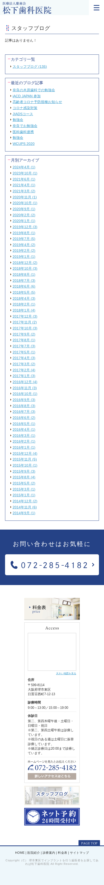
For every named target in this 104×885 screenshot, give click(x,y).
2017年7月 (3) (24, 346)
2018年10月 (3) (25, 268)
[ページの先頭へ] (89, 843)
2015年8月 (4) (24, 477)
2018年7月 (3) (24, 281)
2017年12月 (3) (25, 316)
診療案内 (49, 853)
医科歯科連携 (23, 132)
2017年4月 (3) (24, 358)
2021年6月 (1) (24, 179)
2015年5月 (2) (24, 483)
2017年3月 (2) (24, 364)
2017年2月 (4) (24, 370)
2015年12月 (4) (25, 453)
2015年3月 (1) (24, 489)
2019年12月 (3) (25, 227)
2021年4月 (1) (24, 185)
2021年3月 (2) (24, 191)
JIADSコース (23, 114)
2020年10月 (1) (25, 203)
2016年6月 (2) (24, 418)
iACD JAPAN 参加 (27, 96)
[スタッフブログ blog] (52, 803)
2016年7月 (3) (24, 412)
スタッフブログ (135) (30, 67)
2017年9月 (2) (24, 334)
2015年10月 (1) (25, 465)
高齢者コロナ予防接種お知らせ (37, 102)
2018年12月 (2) (25, 263)
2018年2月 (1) (24, 304)
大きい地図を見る (66, 673)
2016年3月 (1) (24, 436)
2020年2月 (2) (24, 215)
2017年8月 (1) (24, 340)
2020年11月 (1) (25, 197)
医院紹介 (33, 853)
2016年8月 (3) (24, 406)
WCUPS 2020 (24, 144)
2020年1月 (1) (24, 221)
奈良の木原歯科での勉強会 (34, 90)
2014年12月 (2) (25, 501)
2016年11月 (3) (25, 388)
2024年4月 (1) (24, 167)
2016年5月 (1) (24, 424)
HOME (20, 853)
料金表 (62, 853)
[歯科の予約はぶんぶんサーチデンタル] (52, 823)
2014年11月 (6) (25, 507)
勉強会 (18, 120)
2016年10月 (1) (25, 394)
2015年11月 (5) (25, 459)
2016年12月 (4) (25, 382)
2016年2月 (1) (24, 441)
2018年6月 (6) (24, 286)
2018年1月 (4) (24, 310)
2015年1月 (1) (24, 495)
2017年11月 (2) (25, 322)
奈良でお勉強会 (25, 126)
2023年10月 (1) (25, 173)
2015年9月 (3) (24, 471)
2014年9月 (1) (24, 513)
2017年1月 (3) (24, 376)
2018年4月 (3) (24, 298)
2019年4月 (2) (24, 245)
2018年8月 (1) (24, 274)
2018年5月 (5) (24, 292)
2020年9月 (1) (24, 209)
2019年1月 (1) (24, 257)
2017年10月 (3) (25, 328)
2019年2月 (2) (24, 251)
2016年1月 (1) (24, 447)
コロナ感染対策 (25, 108)
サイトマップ (79, 853)
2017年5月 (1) (24, 352)
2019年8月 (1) (24, 233)
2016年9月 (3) (24, 400)
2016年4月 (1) (24, 430)
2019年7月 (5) (24, 239)
